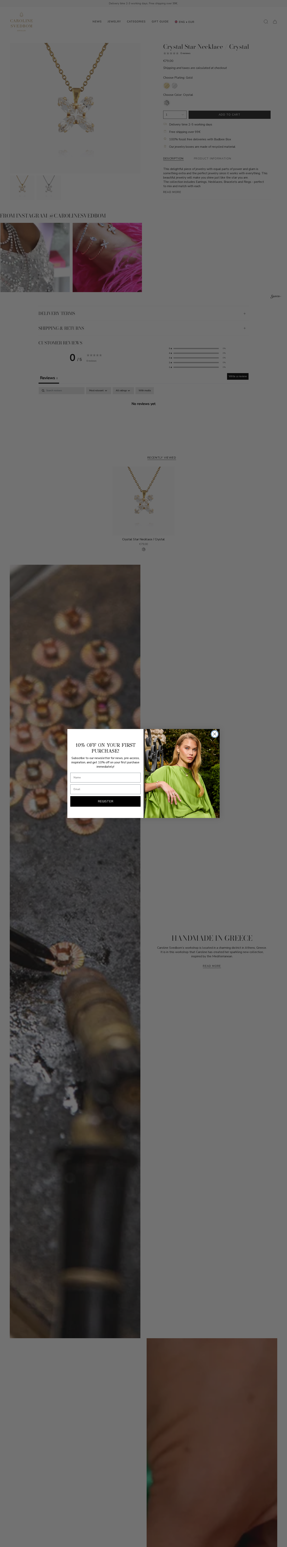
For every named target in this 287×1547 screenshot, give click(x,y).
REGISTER (105, 801)
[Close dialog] (214, 734)
